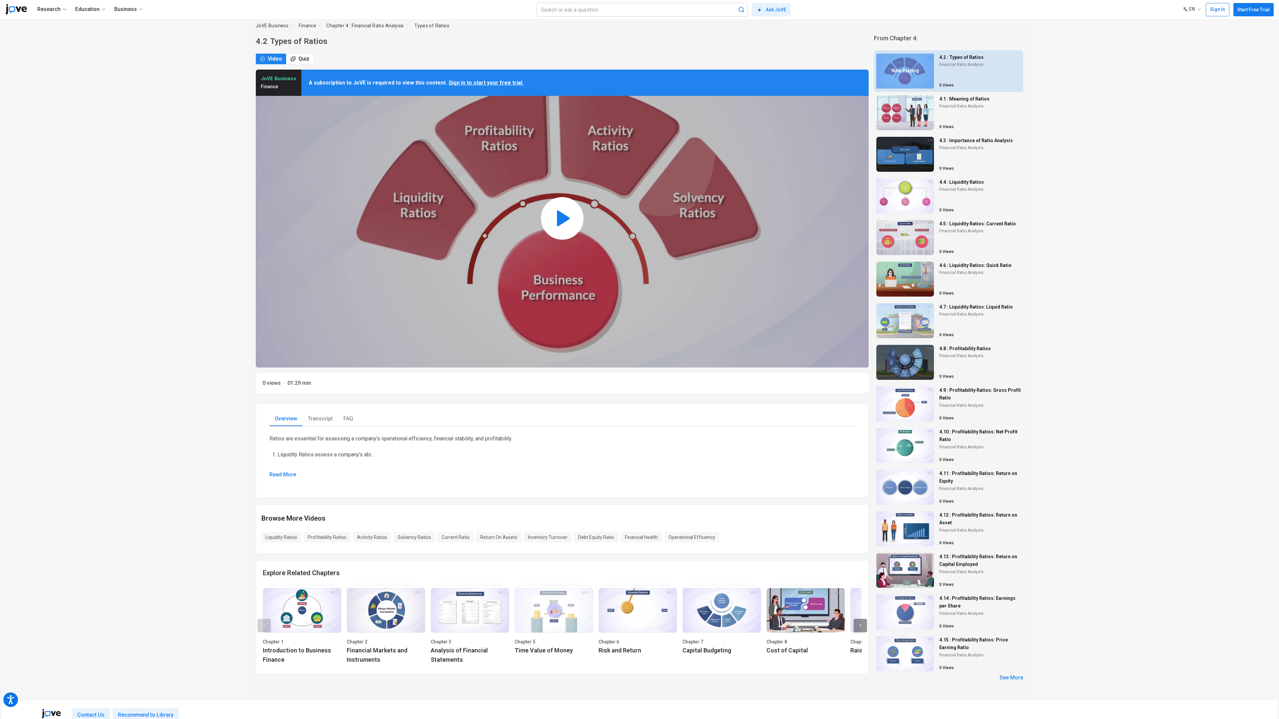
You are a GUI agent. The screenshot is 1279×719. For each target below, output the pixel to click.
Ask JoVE (776, 9)
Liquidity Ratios (281, 537)
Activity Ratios (372, 537)
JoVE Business (272, 25)
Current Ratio (456, 537)
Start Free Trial (1253, 9)
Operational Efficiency (691, 537)
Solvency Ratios (414, 537)
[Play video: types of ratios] (562, 218)
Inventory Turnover (548, 537)
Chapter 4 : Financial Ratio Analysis (365, 25)
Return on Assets (498, 537)
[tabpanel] (562, 457)
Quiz (303, 59)
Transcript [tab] (320, 418)
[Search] (741, 9)
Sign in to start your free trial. (486, 83)
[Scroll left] (264, 625)
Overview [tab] (286, 418)
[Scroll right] (860, 625)
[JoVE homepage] (51, 713)
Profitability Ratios (327, 537)
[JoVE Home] (16, 9)
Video (275, 59)
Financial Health (641, 537)
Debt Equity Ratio (596, 537)
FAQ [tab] (348, 418)
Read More (282, 474)
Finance (307, 25)
